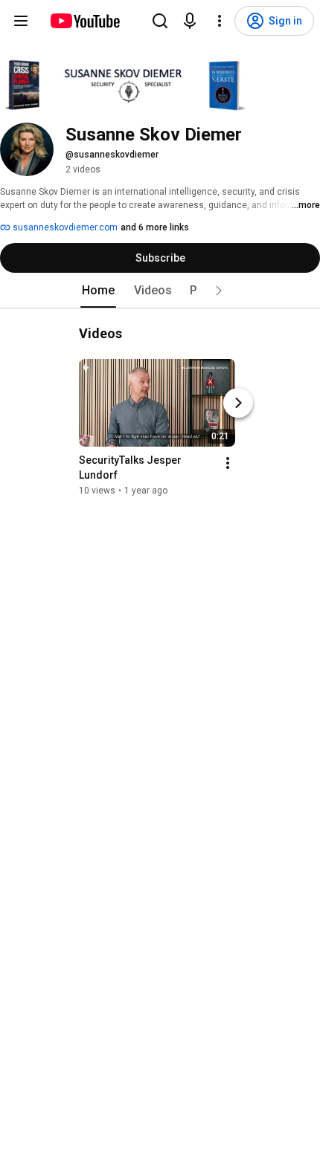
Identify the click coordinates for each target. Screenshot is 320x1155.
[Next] (238, 403)
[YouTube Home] (84, 21)
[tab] (98, 290)
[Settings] (219, 21)
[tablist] (160, 290)
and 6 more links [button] (155, 227)
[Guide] (21, 21)
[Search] (160, 21)
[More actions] (228, 463)
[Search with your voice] (190, 21)
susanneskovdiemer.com (64, 227)
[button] (219, 290)
